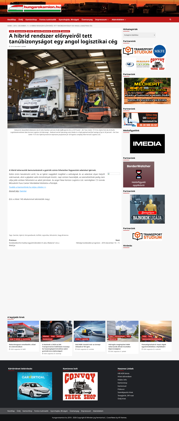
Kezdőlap (11, 19)
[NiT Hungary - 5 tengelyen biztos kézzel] (147, 209)
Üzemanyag (87, 19)
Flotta (144, 336)
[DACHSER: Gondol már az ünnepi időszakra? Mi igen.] (89, 331)
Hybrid (21, 235)
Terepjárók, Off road (126, 395)
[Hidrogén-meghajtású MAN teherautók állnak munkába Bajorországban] (122, 331)
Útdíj (20, 19)
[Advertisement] (64, 152)
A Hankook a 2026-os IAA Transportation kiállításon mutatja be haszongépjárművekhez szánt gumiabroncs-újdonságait (56, 347)
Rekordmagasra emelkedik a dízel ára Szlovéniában (22, 345)
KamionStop (31, 19)
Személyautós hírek (125, 392)
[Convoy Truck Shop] (80, 386)
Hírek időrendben (125, 376)
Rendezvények (47, 339)
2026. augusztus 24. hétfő (18, 349)
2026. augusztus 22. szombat (85, 349)
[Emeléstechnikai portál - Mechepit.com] (147, 91)
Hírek (11, 31)
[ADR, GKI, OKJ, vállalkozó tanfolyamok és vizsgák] (138, 51)
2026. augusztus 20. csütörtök (152, 349)
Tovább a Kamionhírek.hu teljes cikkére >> (27, 187)
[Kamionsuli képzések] (140, 119)
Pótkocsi (121, 389)
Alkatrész (46, 336)
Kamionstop (122, 383)
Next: (98, 241)
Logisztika (37, 31)
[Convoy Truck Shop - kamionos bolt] (157, 64)
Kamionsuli (122, 386)
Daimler (23, 191)
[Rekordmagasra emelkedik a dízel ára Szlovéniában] (23, 331)
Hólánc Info (122, 380)
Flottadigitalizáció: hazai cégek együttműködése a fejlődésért (154, 345)
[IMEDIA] (147, 143)
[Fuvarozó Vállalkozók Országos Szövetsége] (143, 64)
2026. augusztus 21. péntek (118, 351)
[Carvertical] (34, 386)
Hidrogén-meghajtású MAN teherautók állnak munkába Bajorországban (119, 346)
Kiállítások (60, 336)
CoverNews (111, 417)
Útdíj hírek (122, 399)
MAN (128, 336)
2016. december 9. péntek (18, 46)
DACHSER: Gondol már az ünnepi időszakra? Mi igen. (87, 345)
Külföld (30, 31)
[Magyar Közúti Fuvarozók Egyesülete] (159, 51)
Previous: (34, 243)
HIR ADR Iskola (123, 373)
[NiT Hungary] (129, 64)
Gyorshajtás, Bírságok (69, 19)
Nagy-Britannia (63, 235)
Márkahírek (46, 31)
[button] (170, 19)
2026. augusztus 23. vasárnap (52, 353)
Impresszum (101, 19)
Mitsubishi (56, 31)
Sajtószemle (65, 31)
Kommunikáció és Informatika (152, 339)
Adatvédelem (118, 19)
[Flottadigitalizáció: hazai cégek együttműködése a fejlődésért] (156, 331)
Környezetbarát (20, 31)
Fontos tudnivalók (47, 19)
